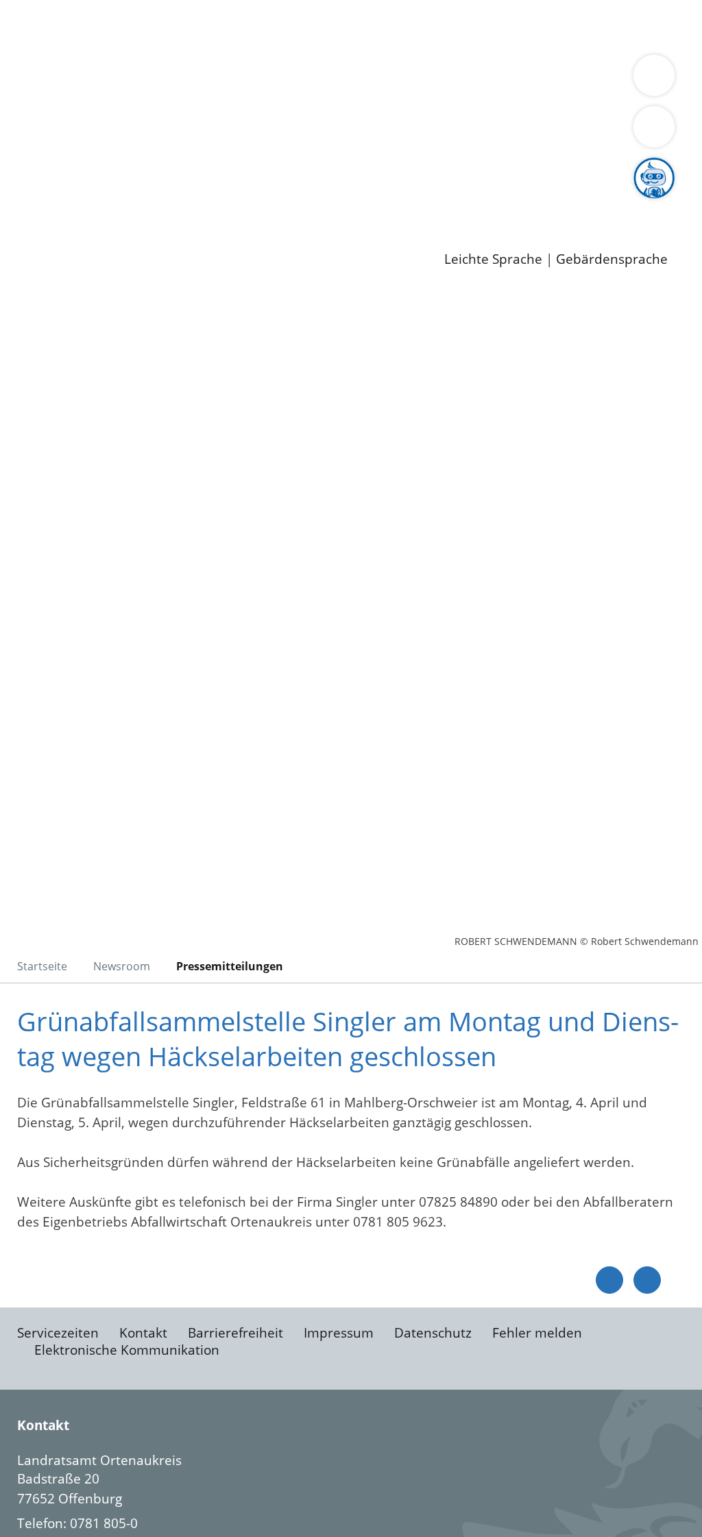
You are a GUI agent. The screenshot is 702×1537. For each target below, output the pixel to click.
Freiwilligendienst (483, 202)
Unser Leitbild (584, 202)
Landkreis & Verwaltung (73, 79)
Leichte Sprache (493, 259)
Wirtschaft (667, 26)
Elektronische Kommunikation (126, 1350)
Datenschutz (433, 1333)
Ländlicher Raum (550, 97)
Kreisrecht (251, 167)
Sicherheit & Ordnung (566, 26)
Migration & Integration (424, 26)
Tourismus (70, 114)
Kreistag (25, 150)
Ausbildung (269, 202)
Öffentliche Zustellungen (236, 238)
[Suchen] (654, 126)
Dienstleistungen (52, 9)
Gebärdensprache (612, 259)
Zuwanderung (451, 97)
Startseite (42, 966)
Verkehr (276, 26)
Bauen (57, 26)
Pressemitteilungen (97, 238)
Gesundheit (74, 44)
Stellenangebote (88, 202)
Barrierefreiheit (235, 1333)
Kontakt (143, 1333)
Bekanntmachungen (168, 114)
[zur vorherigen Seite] (609, 1280)
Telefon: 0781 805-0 (77, 1523)
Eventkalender (186, 202)
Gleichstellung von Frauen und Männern (358, 114)
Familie (326, 26)
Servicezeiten (58, 1333)
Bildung (381, 97)
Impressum (339, 1333)
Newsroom (33, 221)
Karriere (25, 185)
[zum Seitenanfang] (647, 1280)
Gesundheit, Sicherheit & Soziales (251, 97)
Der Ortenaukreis (91, 97)
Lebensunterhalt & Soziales (165, 26)
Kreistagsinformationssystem (127, 167)
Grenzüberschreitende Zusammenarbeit (163, 131)
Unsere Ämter (43, 62)
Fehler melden (537, 1333)
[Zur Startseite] (120, 401)
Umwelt (137, 44)
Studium (333, 202)
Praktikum (394, 202)
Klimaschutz (643, 97)
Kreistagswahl (329, 167)
